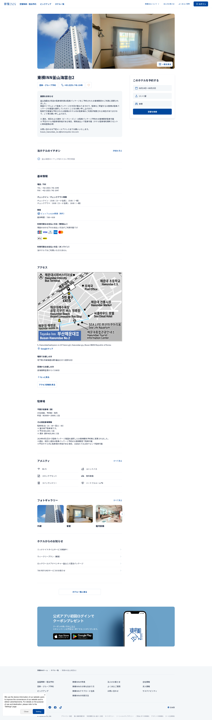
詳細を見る (117, 150)
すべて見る (117, 461)
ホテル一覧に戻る (79, 592)
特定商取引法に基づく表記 (95, 716)
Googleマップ (47, 348)
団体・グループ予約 (47, 85)
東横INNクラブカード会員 (83, 691)
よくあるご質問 (184, 4)
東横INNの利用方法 (80, 695)
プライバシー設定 (66, 716)
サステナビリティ (150, 691)
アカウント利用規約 (157, 716)
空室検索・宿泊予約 (28, 4)
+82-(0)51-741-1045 (73, 85)
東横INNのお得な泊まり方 (83, 686)
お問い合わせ (113, 691)
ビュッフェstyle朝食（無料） (53, 213)
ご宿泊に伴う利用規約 (142, 716)
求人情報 (146, 686)
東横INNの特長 (78, 682)
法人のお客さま (169, 4)
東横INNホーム (42, 670)
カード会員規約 (170, 716)
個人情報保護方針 (79, 716)
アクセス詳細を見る (47, 384)
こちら (72, 626)
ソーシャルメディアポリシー (125, 716)
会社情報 (146, 682)
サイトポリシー (109, 716)
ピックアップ (45, 4)
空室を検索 (152, 111)
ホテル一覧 (59, 4)
